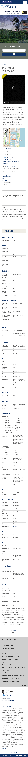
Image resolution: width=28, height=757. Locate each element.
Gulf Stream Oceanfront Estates (10, 659)
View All (4, 748)
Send (4, 223)
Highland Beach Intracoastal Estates (11, 662)
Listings (10, 629)
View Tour (15, 526)
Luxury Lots (5, 673)
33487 (14, 630)
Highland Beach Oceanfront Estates (11, 664)
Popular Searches (9, 639)
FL (14, 629)
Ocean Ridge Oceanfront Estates (10, 681)
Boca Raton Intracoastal (8, 648)
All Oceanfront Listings (8, 645)
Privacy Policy (14, 219)
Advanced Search (15, 57)
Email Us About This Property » (11, 161)
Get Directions (8, 154)
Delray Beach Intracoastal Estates (10, 651)
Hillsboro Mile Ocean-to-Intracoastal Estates (13, 667)
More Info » (6, 163)
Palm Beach (19, 629)
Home (4, 629)
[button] (14, 54)
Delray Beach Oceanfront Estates (10, 653)
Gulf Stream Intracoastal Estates (10, 656)
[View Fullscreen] (5, 136)
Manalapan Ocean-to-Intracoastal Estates (13, 675)
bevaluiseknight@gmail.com (13, 13)
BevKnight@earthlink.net (8, 700)
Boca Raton (8, 630)
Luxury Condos (5, 670)
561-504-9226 (17, 11)
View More (23, 685)
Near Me (23, 57)
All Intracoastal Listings (8, 643)
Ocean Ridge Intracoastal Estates (10, 678)
